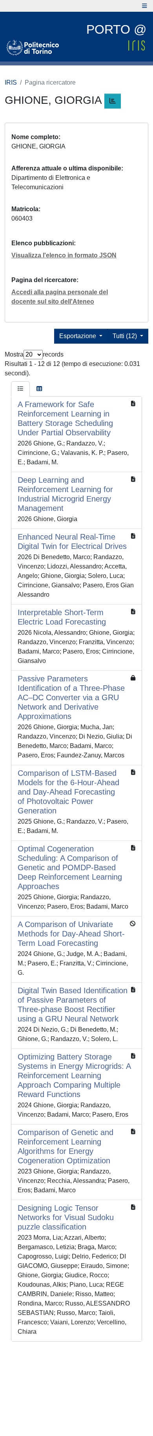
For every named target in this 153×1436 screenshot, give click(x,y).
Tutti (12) (125, 336)
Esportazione (78, 336)
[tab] (20, 389)
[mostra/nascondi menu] (144, 6)
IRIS (11, 82)
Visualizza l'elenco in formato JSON (64, 255)
